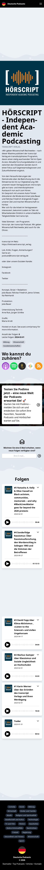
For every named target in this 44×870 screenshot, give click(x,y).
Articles (29, 864)
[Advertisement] (22, 30)
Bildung (6, 342)
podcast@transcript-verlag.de (15, 255)
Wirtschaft (12, 811)
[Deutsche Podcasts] (22, 850)
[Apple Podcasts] (5, 366)
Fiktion (22, 824)
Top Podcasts (19, 864)
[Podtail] (22, 366)
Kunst (21, 807)
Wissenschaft (18, 342)
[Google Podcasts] (30, 366)
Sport (21, 841)
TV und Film (10, 824)
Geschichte (33, 824)
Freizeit (15, 832)
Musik (9, 815)
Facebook (6, 272)
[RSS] (38, 366)
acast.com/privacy (29, 326)
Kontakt (38, 864)
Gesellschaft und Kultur (14, 819)
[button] (40, 3)
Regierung (27, 832)
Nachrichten (32, 828)
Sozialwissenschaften (11, 346)
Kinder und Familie (28, 811)
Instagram (6, 267)
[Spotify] (14, 366)
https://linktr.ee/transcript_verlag (16, 244)
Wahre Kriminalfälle (15, 828)
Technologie (33, 819)
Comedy (12, 807)
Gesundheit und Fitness (14, 836)
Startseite (7, 864)
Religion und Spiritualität (26, 815)
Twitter (5, 278)
